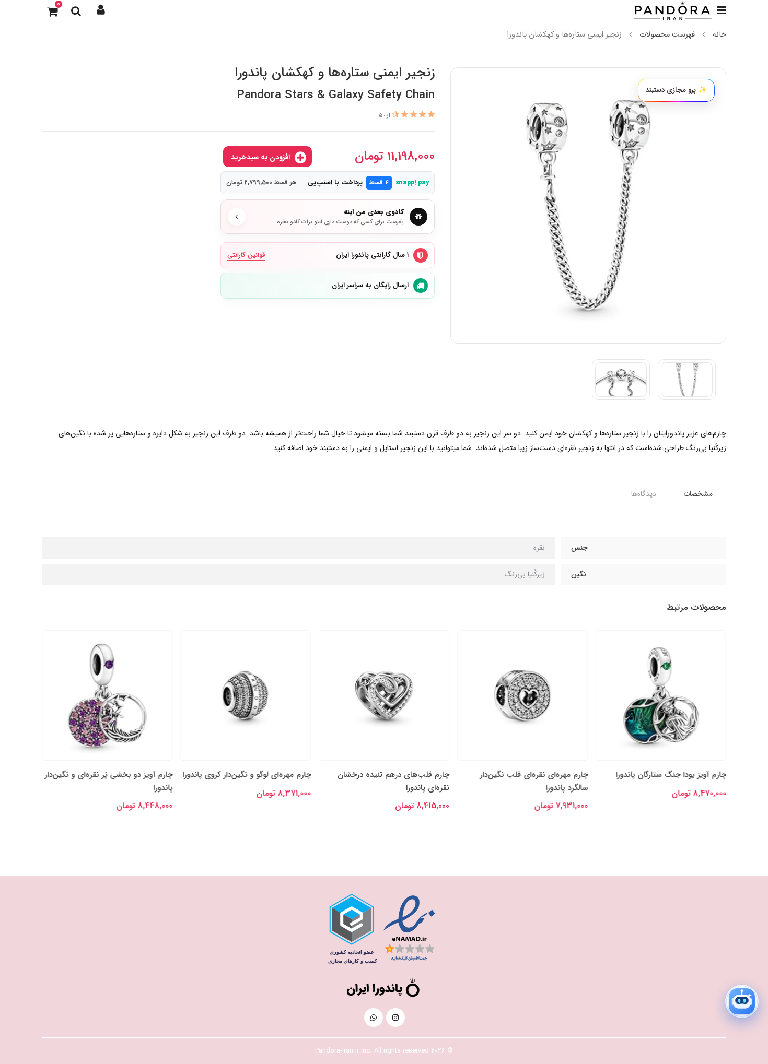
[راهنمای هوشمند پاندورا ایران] (742, 1001)
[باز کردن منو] (721, 10)
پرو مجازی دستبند (676, 90)
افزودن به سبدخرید (261, 157)
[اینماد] (409, 928)
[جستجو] (75, 10)
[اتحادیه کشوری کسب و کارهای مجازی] (352, 928)
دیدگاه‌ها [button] (643, 494)
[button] (101, 10)
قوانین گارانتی (246, 255)
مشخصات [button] (698, 494)
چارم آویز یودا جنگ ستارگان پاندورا (670, 775)
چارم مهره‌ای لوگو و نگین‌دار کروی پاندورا (246, 775)
